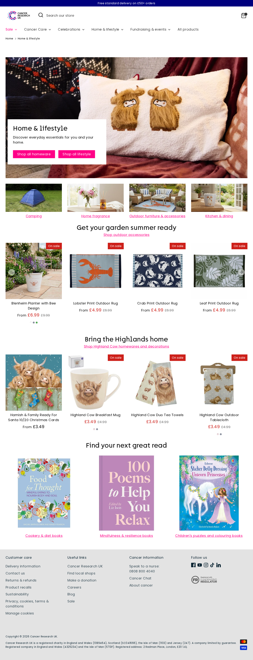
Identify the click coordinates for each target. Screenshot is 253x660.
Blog (71, 594)
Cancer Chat (140, 578)
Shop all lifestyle (77, 154)
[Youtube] (199, 565)
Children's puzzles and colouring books (209, 535)
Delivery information (23, 566)
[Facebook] (193, 565)
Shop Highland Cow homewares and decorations (126, 346)
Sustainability (17, 594)
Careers (74, 587)
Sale (10, 29)
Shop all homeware (34, 154)
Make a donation (81, 580)
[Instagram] (206, 565)
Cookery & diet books (44, 535)
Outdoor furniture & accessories (157, 216)
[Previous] (11, 272)
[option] (31, 286)
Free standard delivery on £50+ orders (126, 3)
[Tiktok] (212, 565)
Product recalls (19, 587)
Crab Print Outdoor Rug (157, 303)
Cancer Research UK (85, 566)
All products (188, 29)
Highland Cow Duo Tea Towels (157, 415)
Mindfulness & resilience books (126, 535)
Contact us (15, 573)
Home (9, 38)
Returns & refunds (21, 580)
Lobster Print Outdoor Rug (95, 303)
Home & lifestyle (105, 29)
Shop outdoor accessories (127, 234)
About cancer (141, 585)
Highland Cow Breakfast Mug (96, 415)
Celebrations (69, 29)
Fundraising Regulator (204, 583)
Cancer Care (36, 29)
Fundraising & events (148, 29)
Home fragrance (95, 216)
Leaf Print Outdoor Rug (219, 303)
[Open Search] (40, 15)
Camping (34, 216)
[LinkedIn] (218, 565)
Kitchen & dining (219, 216)
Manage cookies (20, 613)
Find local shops (81, 573)
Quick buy (33, 292)
